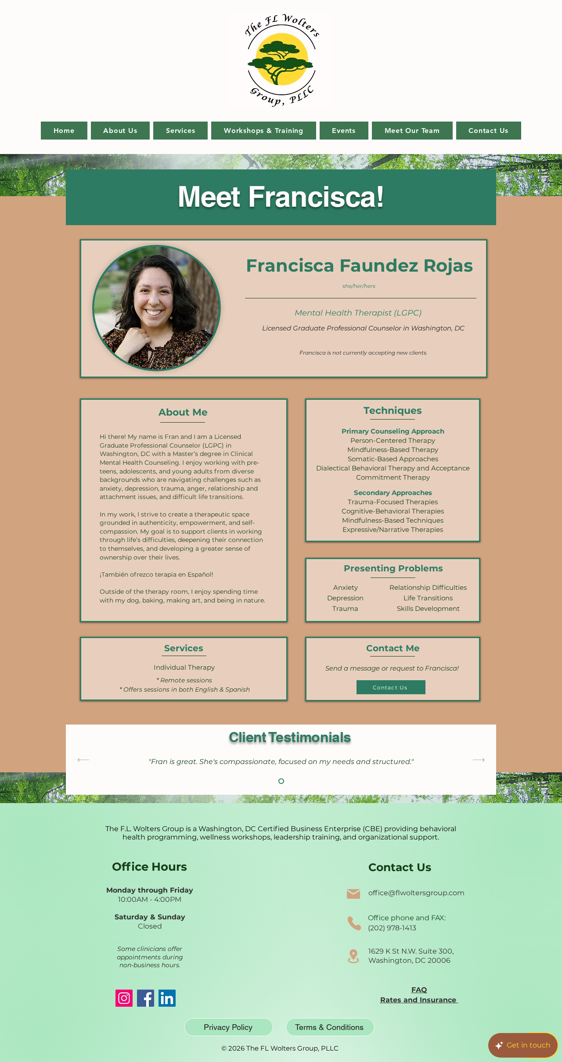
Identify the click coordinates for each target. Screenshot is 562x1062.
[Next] (479, 760)
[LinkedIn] (167, 998)
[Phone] (354, 923)
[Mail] (353, 893)
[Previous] (84, 760)
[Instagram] (124, 998)
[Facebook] (145, 998)
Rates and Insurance (419, 1000)
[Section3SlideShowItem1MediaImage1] (281, 781)
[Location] (353, 956)
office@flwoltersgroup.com (416, 893)
